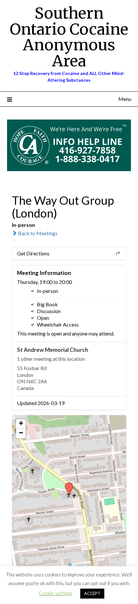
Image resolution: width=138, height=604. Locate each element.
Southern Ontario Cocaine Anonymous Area (69, 37)
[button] (67, 484)
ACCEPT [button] (92, 593)
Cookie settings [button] (55, 593)
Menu (124, 99)
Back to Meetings (37, 233)
